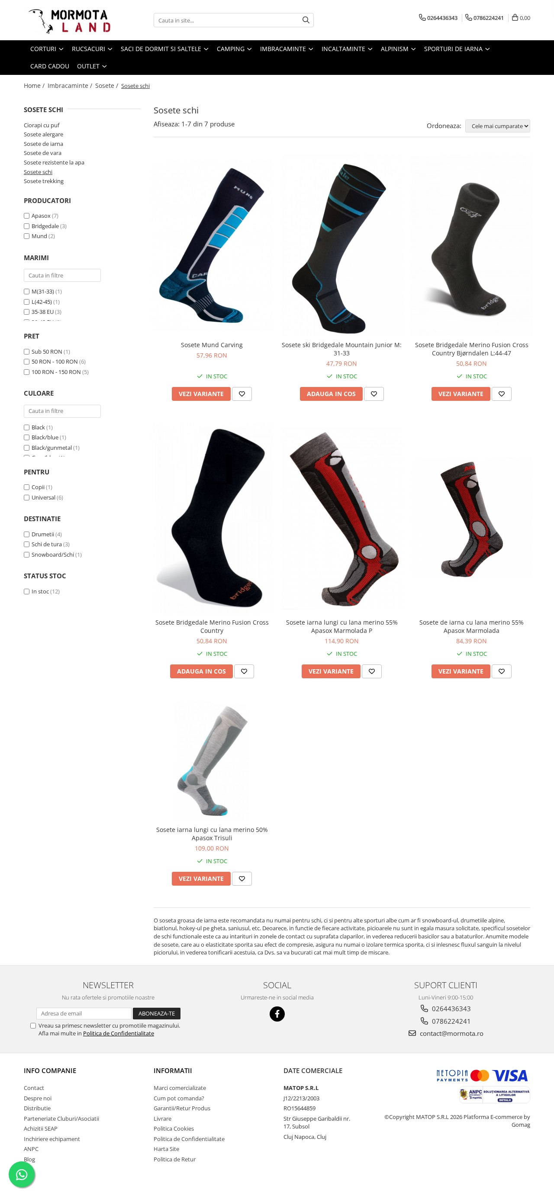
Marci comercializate (180, 1088)
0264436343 (450, 1008)
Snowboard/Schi (53, 554)
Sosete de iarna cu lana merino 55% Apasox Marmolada (471, 626)
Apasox (41, 215)
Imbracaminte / (71, 85)
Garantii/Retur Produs (182, 1108)
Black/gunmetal (52, 447)
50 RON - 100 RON (55, 361)
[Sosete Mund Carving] (212, 245)
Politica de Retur (175, 1159)
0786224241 (450, 1021)
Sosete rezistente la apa (54, 162)
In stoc (40, 591)
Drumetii (43, 534)
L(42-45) (42, 302)
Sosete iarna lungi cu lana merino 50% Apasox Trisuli (212, 833)
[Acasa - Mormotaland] (67, 20)
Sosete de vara (42, 153)
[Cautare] (306, 20)
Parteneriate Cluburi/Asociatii (61, 1118)
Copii (38, 487)
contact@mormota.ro (450, 1033)
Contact (34, 1088)
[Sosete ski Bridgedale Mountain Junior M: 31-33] (342, 245)
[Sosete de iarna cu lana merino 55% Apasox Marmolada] (471, 518)
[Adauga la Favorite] (242, 394)
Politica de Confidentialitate (118, 1033)
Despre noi (38, 1098)
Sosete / (107, 85)
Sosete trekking (44, 181)
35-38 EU (43, 312)
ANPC (31, 1149)
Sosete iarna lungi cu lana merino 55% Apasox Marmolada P (342, 626)
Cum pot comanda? (179, 1098)
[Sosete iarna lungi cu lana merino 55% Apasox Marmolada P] (342, 518)
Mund (39, 236)
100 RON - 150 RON (56, 372)
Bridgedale (45, 226)
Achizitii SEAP (41, 1128)
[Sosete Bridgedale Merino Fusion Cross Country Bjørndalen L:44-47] (471, 245)
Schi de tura (47, 544)
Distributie (37, 1108)
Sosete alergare (43, 134)
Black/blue (45, 437)
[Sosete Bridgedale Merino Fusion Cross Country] (212, 518)
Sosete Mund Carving (212, 345)
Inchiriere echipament (52, 1139)
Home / (35, 85)
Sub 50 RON (47, 351)
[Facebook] (277, 1014)
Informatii (173, 1070)
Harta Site (166, 1149)
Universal (43, 497)
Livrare (162, 1118)
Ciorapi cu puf (41, 125)
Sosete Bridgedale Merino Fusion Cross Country (212, 626)
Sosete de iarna (43, 144)
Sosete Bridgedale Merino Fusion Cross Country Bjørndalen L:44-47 (471, 349)
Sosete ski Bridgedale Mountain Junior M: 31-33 (342, 349)
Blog (29, 1159)
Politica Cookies (174, 1128)
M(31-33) (43, 291)
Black (38, 427)
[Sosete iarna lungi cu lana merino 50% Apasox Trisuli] (212, 760)
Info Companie (50, 1070)
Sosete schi (38, 172)
